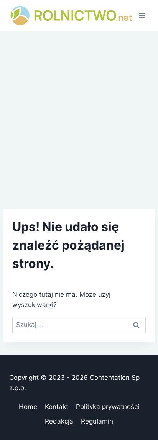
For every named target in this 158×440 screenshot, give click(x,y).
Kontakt (56, 406)
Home (28, 406)
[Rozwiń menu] (142, 15)
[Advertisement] (79, 113)
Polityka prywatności (107, 406)
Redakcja (59, 421)
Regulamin (97, 421)
